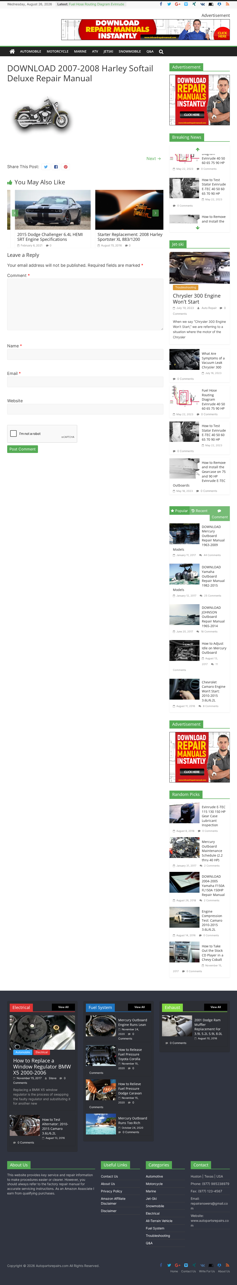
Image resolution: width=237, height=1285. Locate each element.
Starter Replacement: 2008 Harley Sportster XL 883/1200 (122, 237)
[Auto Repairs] (12, 51)
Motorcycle (58, 51)
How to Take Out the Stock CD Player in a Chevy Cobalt (212, 953)
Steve (53, 1078)
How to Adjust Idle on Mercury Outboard (214, 648)
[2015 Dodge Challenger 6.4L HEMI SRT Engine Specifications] (45, 192)
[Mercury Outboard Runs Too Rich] (101, 1116)
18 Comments (209, 631)
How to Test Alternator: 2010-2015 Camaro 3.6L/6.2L (55, 1126)
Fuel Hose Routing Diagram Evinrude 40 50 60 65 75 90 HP (213, 399)
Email (14, 373)
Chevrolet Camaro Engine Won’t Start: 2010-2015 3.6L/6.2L (213, 691)
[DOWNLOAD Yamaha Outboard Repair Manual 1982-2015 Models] (185, 564)
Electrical (42, 1052)
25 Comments (212, 595)
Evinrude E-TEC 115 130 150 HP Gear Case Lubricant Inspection (213, 816)
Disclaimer (108, 1211)
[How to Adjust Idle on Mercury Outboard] (185, 640)
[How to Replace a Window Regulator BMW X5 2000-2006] (42, 1018)
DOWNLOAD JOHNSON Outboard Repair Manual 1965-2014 (213, 616)
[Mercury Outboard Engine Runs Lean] (101, 1018)
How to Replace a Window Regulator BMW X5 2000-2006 (42, 1066)
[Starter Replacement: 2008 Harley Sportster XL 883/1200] (125, 192)
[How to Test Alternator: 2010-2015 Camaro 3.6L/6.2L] (25, 1117)
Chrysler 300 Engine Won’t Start (197, 298)
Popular (181, 511)
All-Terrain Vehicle (159, 1221)
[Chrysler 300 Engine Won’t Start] (199, 254)
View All (63, 1007)
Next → (154, 158)
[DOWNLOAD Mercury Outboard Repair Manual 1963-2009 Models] (185, 524)
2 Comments (211, 865)
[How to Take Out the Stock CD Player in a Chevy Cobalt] (185, 944)
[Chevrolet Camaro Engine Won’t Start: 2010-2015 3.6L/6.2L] (185, 679)
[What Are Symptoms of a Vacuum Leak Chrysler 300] (184, 351)
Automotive (154, 1176)
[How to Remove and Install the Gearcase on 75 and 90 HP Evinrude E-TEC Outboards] (184, 195)
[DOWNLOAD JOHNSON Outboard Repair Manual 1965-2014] (185, 604)
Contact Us (109, 1176)
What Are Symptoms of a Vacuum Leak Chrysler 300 (213, 360)
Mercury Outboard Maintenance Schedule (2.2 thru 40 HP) (212, 850)
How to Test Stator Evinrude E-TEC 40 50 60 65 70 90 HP (214, 164)
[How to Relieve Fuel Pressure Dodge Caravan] (101, 1082)
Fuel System (155, 1228)
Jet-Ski (151, 1198)
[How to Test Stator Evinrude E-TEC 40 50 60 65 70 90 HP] (184, 158)
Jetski (108, 51)
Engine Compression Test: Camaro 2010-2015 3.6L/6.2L (212, 920)
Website (15, 400)
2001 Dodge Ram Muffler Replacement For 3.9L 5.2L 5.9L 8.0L (208, 1027)
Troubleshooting (185, 287)
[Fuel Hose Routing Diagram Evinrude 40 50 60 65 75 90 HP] (184, 388)
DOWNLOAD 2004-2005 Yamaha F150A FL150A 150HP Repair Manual (213, 885)
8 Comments (210, 706)
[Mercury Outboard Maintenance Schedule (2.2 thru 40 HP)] (185, 840)
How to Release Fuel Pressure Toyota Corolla (130, 1054)
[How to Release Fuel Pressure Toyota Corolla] (101, 1047)
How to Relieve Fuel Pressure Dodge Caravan (130, 1088)
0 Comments (185, 183)
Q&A (150, 51)
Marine (80, 51)
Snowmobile (130, 51)
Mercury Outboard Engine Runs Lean (132, 1022)
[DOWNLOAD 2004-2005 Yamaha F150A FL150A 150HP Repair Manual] (185, 874)
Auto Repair (209, 308)
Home (174, 1271)
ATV (95, 51)
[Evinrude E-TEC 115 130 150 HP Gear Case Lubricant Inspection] (185, 805)
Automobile (30, 51)
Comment (18, 275)
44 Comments (212, 555)
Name (14, 345)
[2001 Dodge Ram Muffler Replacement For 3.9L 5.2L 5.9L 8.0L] (177, 1018)
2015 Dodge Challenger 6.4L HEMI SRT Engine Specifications (42, 237)
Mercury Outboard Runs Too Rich (132, 1120)
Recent (201, 511)
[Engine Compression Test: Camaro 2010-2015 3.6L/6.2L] (185, 909)
